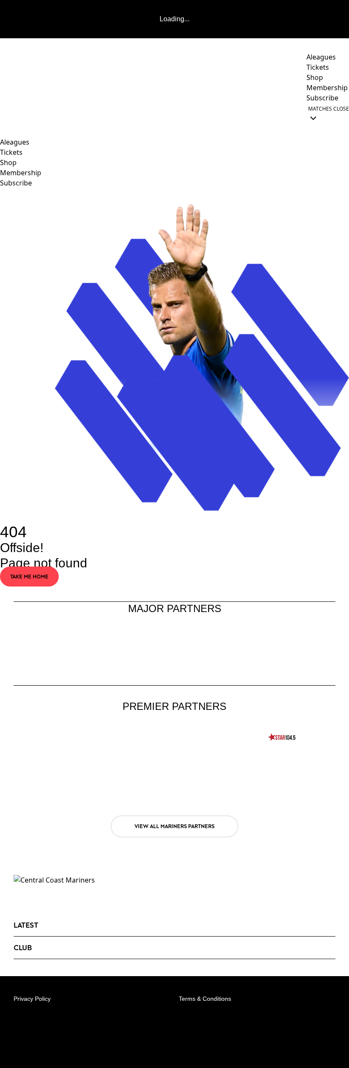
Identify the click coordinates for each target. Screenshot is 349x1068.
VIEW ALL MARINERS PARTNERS (174, 826)
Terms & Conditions (205, 998)
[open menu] (6, 113)
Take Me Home (29, 576)
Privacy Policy (32, 998)
